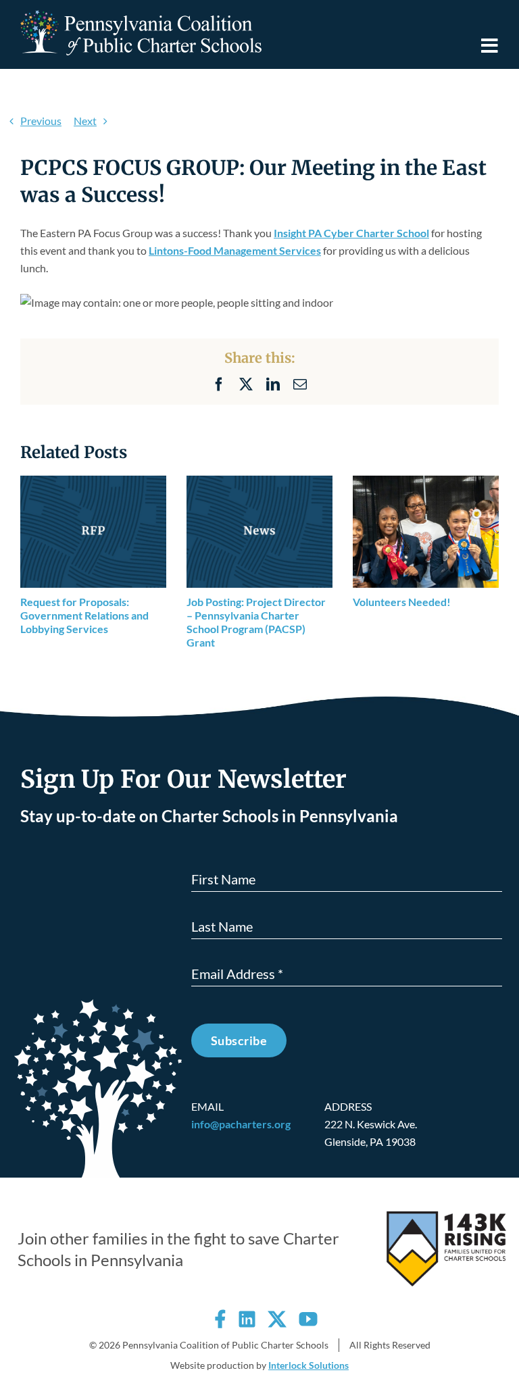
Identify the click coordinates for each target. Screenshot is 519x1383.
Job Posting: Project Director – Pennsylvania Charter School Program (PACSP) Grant (256, 622)
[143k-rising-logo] (446, 1216)
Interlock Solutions (308, 1365)
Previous (40, 120)
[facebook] (220, 1319)
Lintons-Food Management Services (235, 250)
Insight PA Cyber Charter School (351, 232)
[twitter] (277, 1319)
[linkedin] (247, 1319)
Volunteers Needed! (402, 601)
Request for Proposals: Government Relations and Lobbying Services (84, 615)
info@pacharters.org (241, 1123)
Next (85, 120)
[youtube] (308, 1319)
